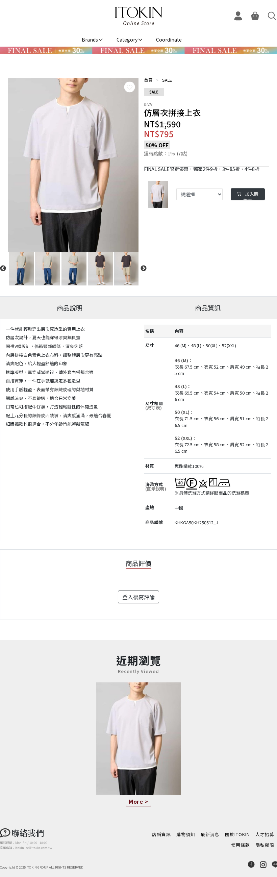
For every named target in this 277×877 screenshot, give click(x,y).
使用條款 (240, 845)
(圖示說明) (155, 488)
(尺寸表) (153, 407)
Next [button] (143, 268)
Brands (90, 39)
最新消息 (210, 834)
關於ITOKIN (237, 834)
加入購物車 (250, 195)
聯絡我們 (27, 832)
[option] (73, 165)
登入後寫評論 (138, 597)
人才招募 (264, 834)
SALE (167, 80)
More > (138, 801)
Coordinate (169, 39)
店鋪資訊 (161, 834)
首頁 (148, 80)
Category (127, 39)
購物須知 (185, 834)
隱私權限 (264, 845)
